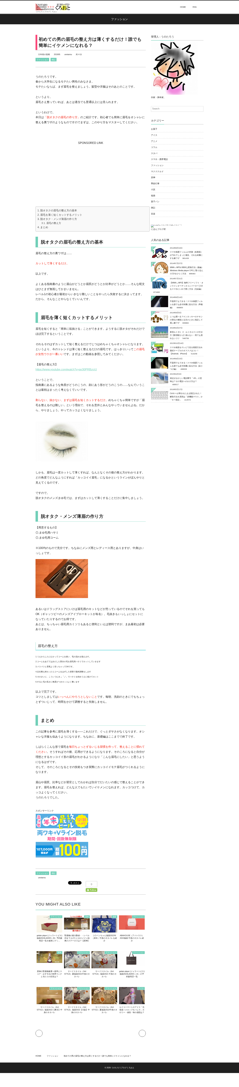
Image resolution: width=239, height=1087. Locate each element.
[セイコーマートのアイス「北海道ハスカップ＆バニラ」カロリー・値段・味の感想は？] (132, 1002)
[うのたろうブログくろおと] (53, 6)
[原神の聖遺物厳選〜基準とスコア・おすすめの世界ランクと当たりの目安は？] (49, 961)
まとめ (44, 227)
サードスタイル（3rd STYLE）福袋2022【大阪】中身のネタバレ (77, 1010)
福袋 (114, 917)
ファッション (42, 60)
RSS (194, 7)
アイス (141, 988)
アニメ (154, 141)
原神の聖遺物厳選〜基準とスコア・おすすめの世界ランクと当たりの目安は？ (49, 974)
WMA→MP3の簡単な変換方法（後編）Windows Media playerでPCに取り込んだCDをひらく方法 (186, 270)
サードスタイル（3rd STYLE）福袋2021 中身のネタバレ (104, 974)
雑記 (53, 60)
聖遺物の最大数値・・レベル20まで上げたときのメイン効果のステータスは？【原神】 (77, 938)
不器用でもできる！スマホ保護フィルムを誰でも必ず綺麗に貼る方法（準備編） (186, 304)
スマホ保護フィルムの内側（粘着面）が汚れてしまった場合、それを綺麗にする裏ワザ (186, 255)
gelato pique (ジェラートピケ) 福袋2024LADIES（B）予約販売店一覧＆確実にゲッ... (49, 938)
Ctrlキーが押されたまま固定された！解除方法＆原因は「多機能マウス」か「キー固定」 (186, 396)
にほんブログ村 (158, 229)
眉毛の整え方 (53, 223)
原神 (87, 917)
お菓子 (154, 129)
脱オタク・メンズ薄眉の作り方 (58, 218)
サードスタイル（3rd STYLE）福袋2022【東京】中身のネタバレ (49, 1010)
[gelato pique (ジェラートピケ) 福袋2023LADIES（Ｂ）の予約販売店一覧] (132, 963)
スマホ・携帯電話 (159, 159)
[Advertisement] (90, 167)
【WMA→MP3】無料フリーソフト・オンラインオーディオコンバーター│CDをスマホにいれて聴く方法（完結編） (186, 286)
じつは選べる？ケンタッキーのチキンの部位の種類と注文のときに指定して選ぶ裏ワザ (186, 320)
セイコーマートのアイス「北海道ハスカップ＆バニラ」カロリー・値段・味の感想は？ (131, 1010)
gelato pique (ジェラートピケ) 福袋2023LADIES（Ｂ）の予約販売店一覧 (132, 974)
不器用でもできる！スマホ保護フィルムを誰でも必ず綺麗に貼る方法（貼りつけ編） (186, 366)
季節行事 (155, 183)
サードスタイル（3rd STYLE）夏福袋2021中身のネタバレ (77, 974)
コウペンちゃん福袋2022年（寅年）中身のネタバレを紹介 (104, 938)
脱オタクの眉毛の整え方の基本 (58, 210)
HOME (183, 7)
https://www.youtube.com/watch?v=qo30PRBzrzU (66, 369)
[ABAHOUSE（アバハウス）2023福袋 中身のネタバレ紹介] (132, 927)
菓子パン (155, 201)
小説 (153, 189)
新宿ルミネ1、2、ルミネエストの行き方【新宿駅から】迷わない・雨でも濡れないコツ (186, 335)
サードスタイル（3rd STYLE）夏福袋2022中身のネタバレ (104, 1010)
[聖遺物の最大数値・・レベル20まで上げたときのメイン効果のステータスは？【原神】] (77, 930)
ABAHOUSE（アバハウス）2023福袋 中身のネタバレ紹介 (132, 938)
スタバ (154, 153)
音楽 (153, 214)
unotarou (68, 54)
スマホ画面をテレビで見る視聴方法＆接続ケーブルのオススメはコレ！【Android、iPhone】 (186, 350)
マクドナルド (157, 171)
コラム (154, 147)
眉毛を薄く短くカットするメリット (61, 214)
